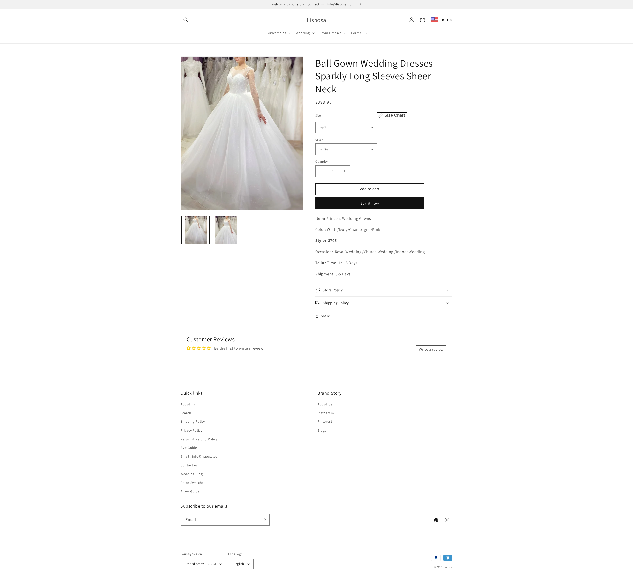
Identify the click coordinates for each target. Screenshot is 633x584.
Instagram (325, 413)
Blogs (321, 430)
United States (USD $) (201, 564)
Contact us (189, 465)
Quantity (321, 161)
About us (188, 404)
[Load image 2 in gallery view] (226, 230)
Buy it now (369, 203)
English (238, 564)
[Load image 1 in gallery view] (196, 230)
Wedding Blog (192, 474)
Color (319, 140)
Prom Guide (190, 491)
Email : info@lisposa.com (201, 456)
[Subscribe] (263, 520)
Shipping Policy (193, 421)
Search (186, 413)
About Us (324, 404)
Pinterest (324, 421)
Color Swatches (193, 482)
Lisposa (448, 567)
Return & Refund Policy (199, 439)
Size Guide (189, 447)
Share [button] (325, 316)
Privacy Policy (191, 430)
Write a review (431, 349)
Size (360, 115)
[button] (186, 19)
